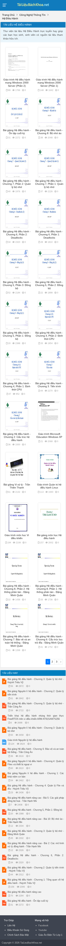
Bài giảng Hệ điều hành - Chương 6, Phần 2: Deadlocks (17, 234)
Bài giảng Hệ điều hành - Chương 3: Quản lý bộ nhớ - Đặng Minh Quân (36, 833)
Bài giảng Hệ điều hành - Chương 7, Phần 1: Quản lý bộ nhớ (49, 184)
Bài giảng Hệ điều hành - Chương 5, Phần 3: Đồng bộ (17, 285)
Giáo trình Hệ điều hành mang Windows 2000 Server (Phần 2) (16, 82)
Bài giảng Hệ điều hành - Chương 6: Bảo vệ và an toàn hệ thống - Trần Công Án (36, 750)
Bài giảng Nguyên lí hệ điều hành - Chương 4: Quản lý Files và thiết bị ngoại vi (36, 763)
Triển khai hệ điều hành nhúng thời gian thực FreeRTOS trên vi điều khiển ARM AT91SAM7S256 (36, 717)
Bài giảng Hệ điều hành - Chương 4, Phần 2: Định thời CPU (49, 335)
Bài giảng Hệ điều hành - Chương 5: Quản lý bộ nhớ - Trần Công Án (36, 705)
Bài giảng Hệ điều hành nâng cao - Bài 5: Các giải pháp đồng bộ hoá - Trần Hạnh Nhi (36, 799)
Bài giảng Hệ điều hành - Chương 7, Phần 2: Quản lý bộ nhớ (17, 184)
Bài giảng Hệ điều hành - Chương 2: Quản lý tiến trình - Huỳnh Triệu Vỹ (36, 869)
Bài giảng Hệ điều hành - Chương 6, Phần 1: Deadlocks (49, 234)
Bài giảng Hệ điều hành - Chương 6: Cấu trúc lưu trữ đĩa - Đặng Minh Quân (49, 639)
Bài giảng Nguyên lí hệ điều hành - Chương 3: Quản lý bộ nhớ (36, 729)
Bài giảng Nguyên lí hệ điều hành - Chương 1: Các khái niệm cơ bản (36, 775)
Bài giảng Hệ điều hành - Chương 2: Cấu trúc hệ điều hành (17, 437)
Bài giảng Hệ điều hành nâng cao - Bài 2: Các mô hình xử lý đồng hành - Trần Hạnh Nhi (36, 845)
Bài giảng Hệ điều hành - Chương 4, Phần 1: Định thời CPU (17, 386)
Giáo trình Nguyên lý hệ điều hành (25, 740)
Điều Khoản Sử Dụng (18, 930)
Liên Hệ (11, 925)
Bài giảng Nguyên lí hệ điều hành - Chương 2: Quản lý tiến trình (36, 693)
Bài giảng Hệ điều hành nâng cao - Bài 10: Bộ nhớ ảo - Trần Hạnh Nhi (36, 820)
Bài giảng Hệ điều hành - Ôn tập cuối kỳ (28, 900)
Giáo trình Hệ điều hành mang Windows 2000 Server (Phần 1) (49, 82)
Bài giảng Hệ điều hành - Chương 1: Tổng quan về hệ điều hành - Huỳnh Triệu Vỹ (36, 881)
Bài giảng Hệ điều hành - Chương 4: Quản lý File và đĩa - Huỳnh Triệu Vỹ (36, 787)
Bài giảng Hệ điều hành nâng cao (24, 892)
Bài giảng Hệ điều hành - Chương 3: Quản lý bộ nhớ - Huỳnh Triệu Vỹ (36, 681)
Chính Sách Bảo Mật (18, 935)
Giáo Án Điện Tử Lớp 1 (50, 935)
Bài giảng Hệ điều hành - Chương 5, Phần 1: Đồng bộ (17, 335)
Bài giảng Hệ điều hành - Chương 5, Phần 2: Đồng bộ (49, 285)
